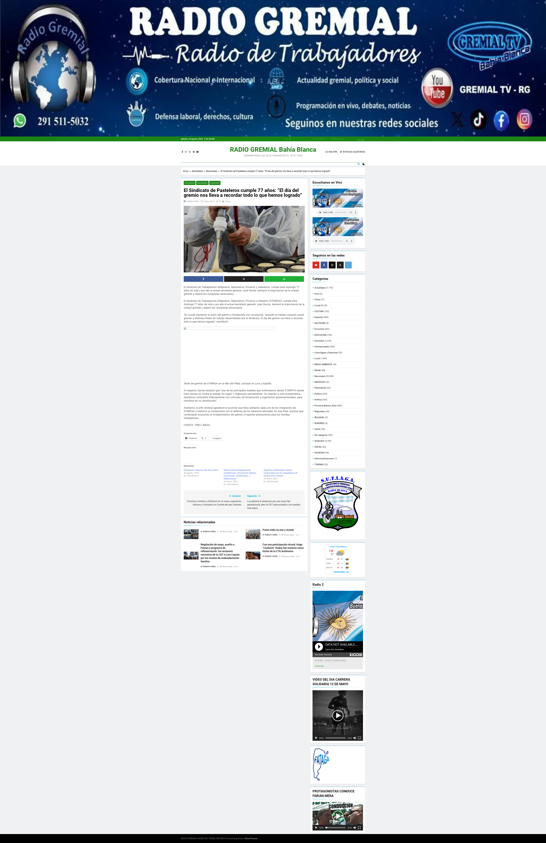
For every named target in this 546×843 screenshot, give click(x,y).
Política (318, 399)
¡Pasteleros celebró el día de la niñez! (201, 470)
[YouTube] (316, 265)
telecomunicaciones (324, 458)
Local (317, 358)
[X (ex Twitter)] (340, 265)
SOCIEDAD (320, 452)
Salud (317, 429)
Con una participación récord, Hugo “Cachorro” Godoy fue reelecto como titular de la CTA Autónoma (283, 548)
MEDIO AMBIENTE (323, 364)
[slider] (335, 738)
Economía (319, 329)
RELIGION (319, 417)
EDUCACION (320, 335)
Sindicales (215, 183)
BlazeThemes (251, 838)
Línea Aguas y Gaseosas (326, 352)
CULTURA (319, 311)
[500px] (348, 265)
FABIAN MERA (193, 201)
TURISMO (319, 464)
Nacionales (202, 183)
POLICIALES (320, 388)
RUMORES (319, 423)
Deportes (319, 317)
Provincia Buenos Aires (326, 405)
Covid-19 (319, 305)
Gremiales (319, 341)
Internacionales (322, 346)
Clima (317, 299)
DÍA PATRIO (320, 323)
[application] (338, 715)
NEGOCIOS (320, 382)
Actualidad (190, 183)
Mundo (318, 370)
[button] (338, 715)
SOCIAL (318, 447)
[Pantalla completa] (359, 738)
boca (317, 293)
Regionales (320, 411)
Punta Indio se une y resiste (278, 529)
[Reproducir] (316, 738)
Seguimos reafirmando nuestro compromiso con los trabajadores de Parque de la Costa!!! (280, 473)
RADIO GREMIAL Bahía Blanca (273, 149)
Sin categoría (321, 435)
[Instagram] (332, 265)
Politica (318, 394)
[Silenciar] (354, 738)
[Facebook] (324, 265)
